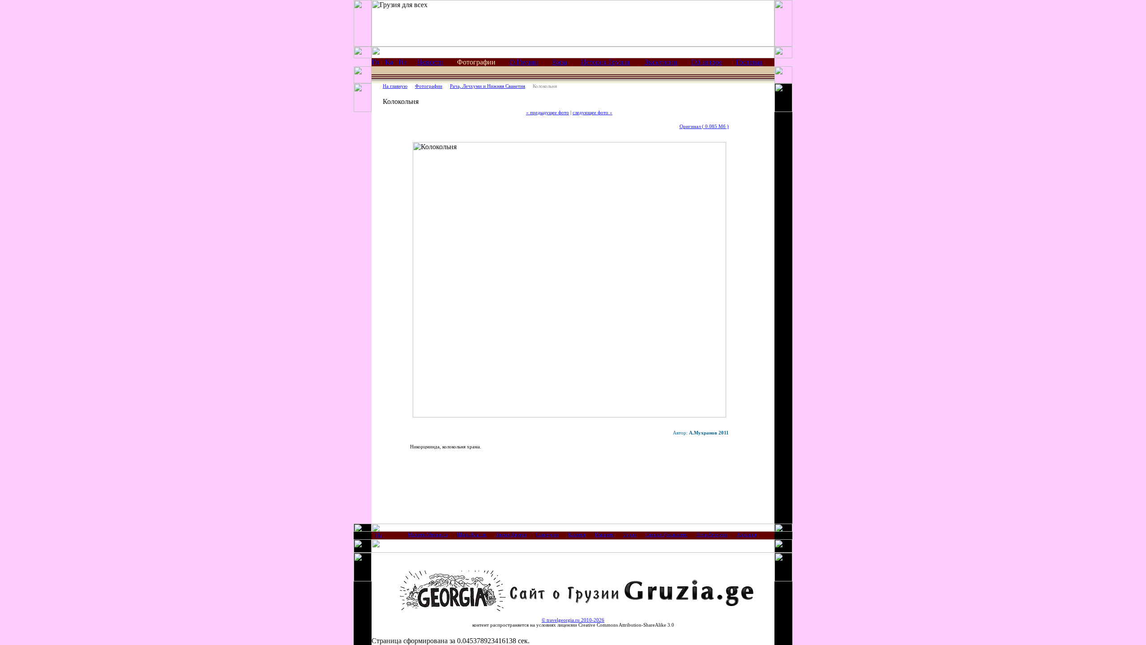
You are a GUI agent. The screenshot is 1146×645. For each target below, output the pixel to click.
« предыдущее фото (547, 112)
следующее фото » (592, 112)
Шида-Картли (472, 534)
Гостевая (749, 62)
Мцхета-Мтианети (428, 534)
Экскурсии (660, 62)
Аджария (747, 534)
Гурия (629, 534)
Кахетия (577, 534)
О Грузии (523, 62)
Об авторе (706, 62)
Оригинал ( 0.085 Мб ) (704, 126)
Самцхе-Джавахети (666, 534)
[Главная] (375, 63)
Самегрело (547, 534)
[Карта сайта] (389, 63)
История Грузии (605, 62)
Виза (559, 62)
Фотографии (428, 86)
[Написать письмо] (402, 63)
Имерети (604, 534)
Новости (430, 62)
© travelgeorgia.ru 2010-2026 (573, 620)
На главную (395, 86)
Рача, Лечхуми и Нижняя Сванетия (487, 86)
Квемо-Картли (511, 534)
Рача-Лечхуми (712, 534)
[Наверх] (378, 537)
